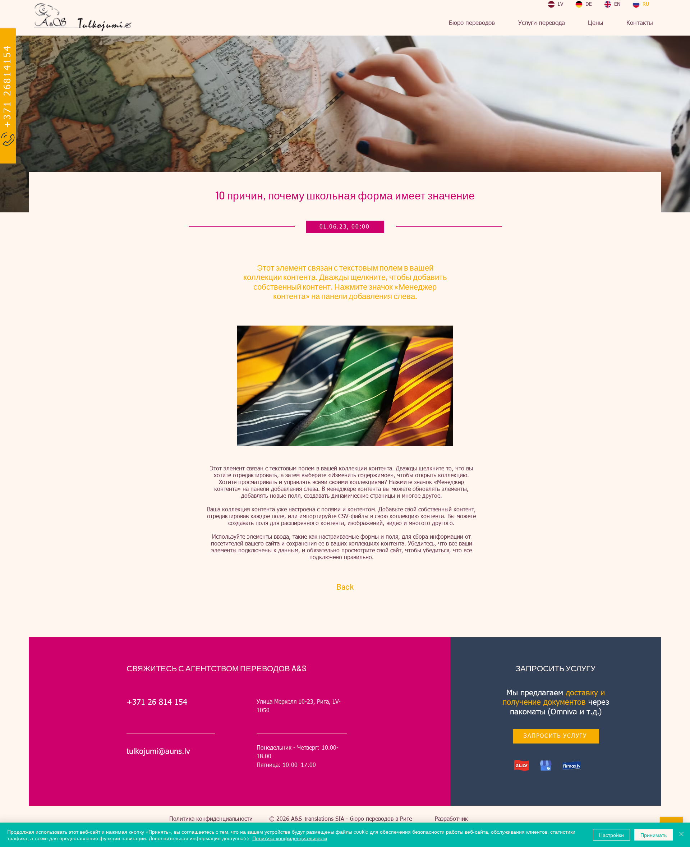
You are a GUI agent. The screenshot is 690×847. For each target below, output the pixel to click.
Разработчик (451, 819)
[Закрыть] (681, 834)
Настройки (611, 834)
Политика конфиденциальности (211, 819)
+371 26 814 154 (156, 702)
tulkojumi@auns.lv (158, 752)
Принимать (653, 834)
